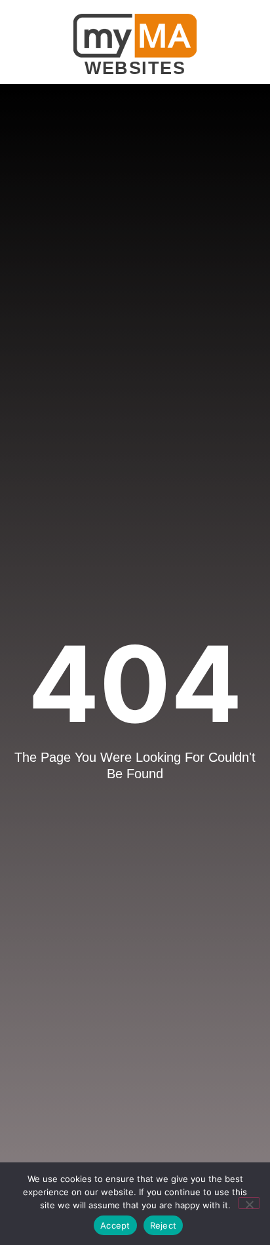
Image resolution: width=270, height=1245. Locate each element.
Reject (163, 1225)
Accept (115, 1225)
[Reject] (249, 1203)
